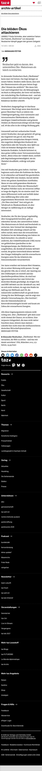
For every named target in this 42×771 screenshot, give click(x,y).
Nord (3, 410)
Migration (5, 431)
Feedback (5, 711)
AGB (3, 755)
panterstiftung (6, 522)
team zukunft (6, 583)
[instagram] (23, 366)
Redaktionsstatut (16, 745)
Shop (3, 690)
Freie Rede (5, 562)
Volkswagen (5, 446)
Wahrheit (4, 415)
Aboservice (5, 716)
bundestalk (5, 542)
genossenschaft (7, 507)
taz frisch (4, 588)
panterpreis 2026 (7, 527)
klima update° (6, 552)
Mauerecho (5, 557)
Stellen (4, 481)
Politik (3, 380)
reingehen (5, 567)
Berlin (3, 405)
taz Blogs (4, 649)
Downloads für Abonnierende (12, 726)
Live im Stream (7, 623)
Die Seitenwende (7, 476)
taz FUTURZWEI (7, 654)
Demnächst (5, 613)
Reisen (3, 680)
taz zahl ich (5, 512)
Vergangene (5, 628)
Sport (3, 400)
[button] (39, 3)
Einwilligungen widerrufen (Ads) (28, 755)
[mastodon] (13, 366)
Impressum (33, 750)
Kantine (4, 685)
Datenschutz (23, 750)
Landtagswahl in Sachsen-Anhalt (13, 451)
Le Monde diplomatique (10, 659)
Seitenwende (10, 755)
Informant (14, 750)
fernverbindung (7, 547)
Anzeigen (4, 695)
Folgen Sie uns (6, 365)
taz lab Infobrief (7, 598)
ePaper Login (6, 721)
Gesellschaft (6, 390)
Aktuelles (4, 466)
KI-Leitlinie (5, 750)
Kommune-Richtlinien (32, 745)
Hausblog (5, 471)
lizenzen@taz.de (31, 738)
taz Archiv (5, 664)
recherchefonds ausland (10, 517)
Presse (3, 486)
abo (2, 502)
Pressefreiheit (6, 441)
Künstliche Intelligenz (9, 436)
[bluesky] (18, 366)
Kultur (3, 395)
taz (6, 360)
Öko (2, 385)
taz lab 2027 (5, 634)
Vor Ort (4, 618)
